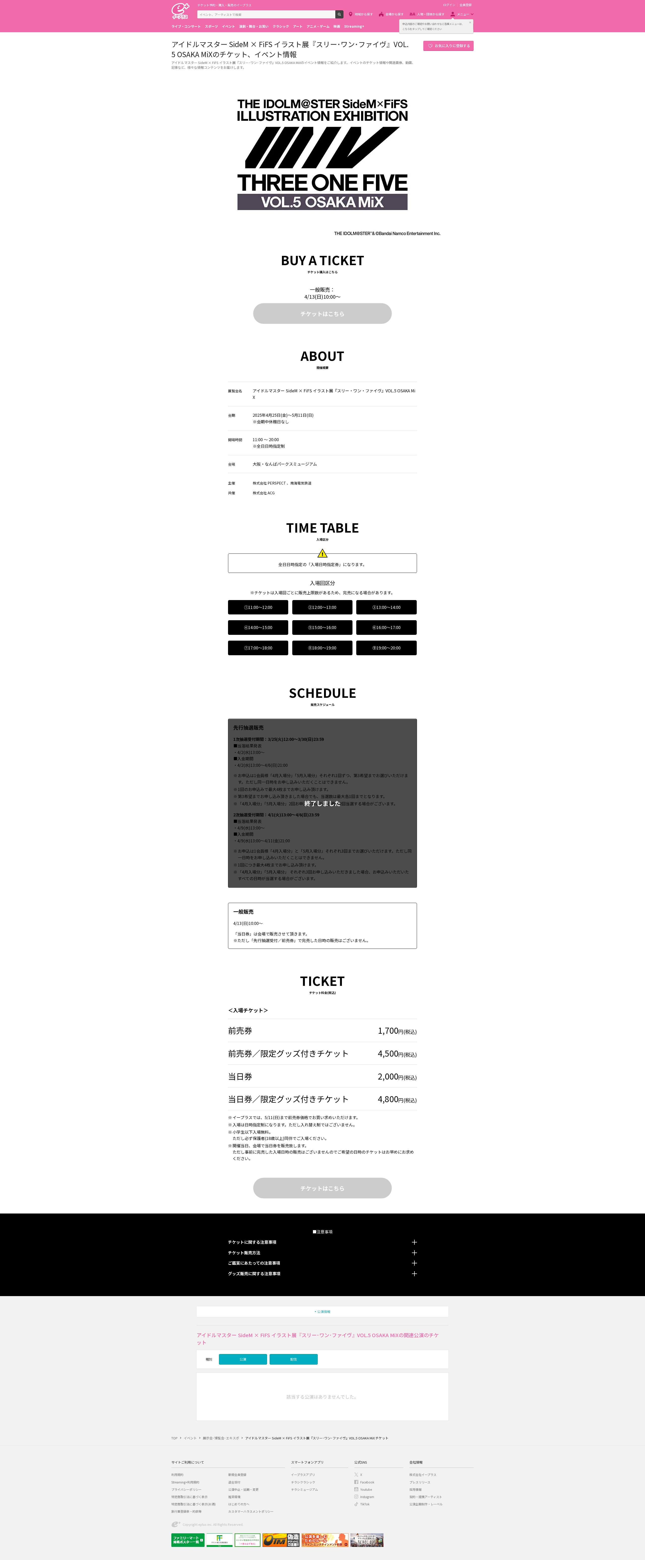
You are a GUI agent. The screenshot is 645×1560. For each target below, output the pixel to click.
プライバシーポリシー (186, 1489)
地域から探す (364, 14)
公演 (243, 1359)
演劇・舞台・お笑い (254, 26)
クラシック (281, 26)
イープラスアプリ (303, 1474)
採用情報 (415, 1489)
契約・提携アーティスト (425, 1497)
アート (298, 26)
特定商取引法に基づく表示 (189, 1497)
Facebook (367, 1482)
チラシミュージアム (304, 1489)
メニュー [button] (463, 14)
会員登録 (466, 5)
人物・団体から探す (430, 14)
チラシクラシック (303, 1482)
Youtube (366, 1489)
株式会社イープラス (422, 1474)
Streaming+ (354, 26)
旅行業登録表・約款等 (186, 1511)
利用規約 (177, 1474)
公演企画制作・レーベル (426, 1504)
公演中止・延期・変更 (243, 1489)
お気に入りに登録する (452, 45)
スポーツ (211, 26)
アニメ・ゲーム (318, 26)
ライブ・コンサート (186, 26)
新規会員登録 (237, 1474)
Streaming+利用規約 (185, 1482)
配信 (293, 1359)
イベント (228, 26)
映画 (337, 26)
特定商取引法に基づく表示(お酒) (193, 1504)
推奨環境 (234, 1497)
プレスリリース (419, 1482)
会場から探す (394, 14)
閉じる (470, 22)
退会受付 (234, 1482)
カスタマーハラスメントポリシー (251, 1511)
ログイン (449, 5)
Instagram (367, 1497)
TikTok (364, 1504)
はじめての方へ (238, 1504)
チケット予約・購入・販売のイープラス (224, 5)
